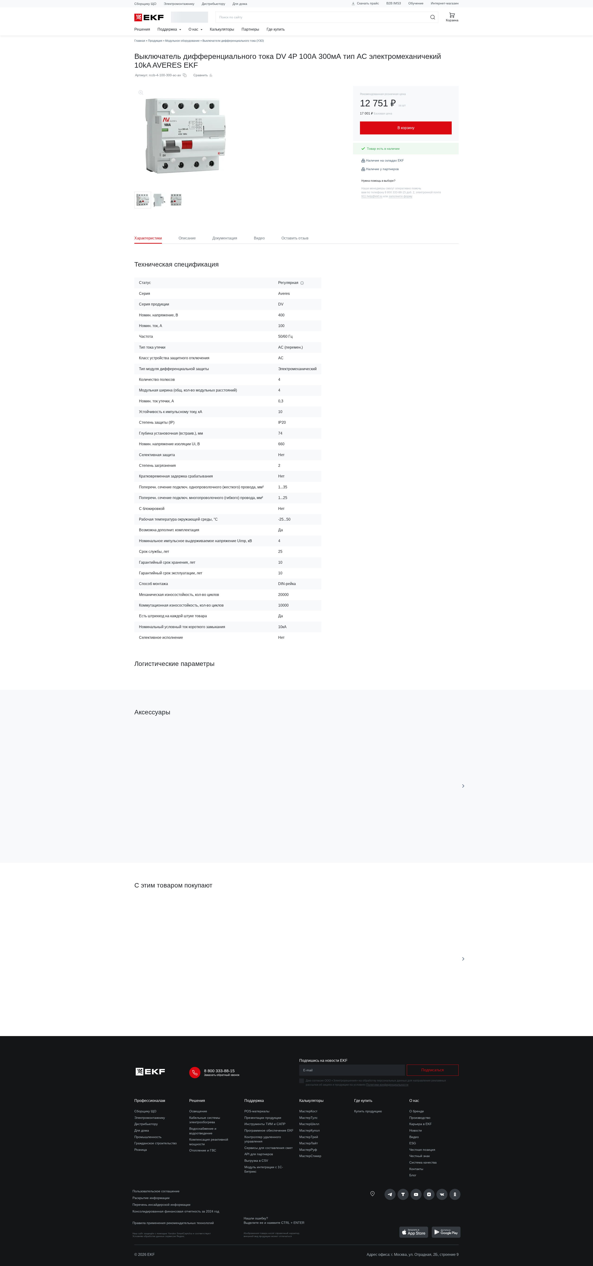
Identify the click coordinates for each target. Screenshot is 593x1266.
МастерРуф (308, 1149)
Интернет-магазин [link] (445, 3)
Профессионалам (149, 1101)
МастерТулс (308, 1118)
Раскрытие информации (151, 1198)
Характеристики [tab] (148, 238)
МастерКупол (309, 1130)
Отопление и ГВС (202, 1150)
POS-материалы (256, 1111)
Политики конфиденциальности (387, 1084)
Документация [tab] (224, 238)
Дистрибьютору (213, 4)
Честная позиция (422, 1149)
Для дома (240, 4)
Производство (419, 1118)
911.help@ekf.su (371, 196)
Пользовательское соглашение (156, 1191)
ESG (412, 1143)
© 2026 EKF (144, 1254)
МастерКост (308, 1111)
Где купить (276, 29)
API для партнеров (258, 1154)
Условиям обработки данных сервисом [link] (154, 1236)
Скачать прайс (367, 3)
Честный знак (419, 1156)
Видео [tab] (259, 238)
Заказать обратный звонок (221, 1075)
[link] (390, 1194)
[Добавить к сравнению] (202, 833)
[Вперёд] (463, 786)
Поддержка (168, 29)
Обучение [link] (415, 3)
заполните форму (400, 196)
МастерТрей (308, 1137)
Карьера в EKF (420, 1124)
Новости (415, 1130)
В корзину (160, 833)
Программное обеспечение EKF (268, 1130)
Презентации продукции (262, 1118)
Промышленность (147, 1137)
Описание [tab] (187, 238)
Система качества (423, 1162)
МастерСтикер (310, 1156)
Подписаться (326, 833)
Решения (142, 29)
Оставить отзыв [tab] (295, 238)
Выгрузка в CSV (256, 1160)
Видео (414, 1137)
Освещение (198, 1111)
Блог (412, 1175)
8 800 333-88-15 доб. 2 (399, 192)
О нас (194, 29)
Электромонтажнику (179, 4)
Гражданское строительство (155, 1143)
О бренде (416, 1111)
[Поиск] (432, 17)
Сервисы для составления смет (268, 1148)
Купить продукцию (368, 1111)
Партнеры (250, 29)
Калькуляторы (222, 29)
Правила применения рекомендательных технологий (173, 1223)
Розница (140, 1149)
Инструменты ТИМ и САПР (264, 1124)
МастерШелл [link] (309, 1124)
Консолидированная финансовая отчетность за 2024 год (175, 1211)
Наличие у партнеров (382, 169)
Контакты (416, 1169)
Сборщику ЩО (145, 4)
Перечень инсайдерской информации (161, 1204)
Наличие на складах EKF (385, 160)
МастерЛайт (308, 1143)
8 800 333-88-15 (219, 1071)
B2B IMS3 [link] (393, 3)
